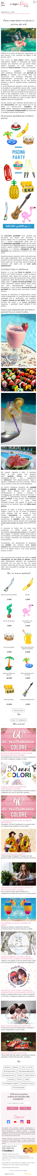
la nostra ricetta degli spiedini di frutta (18, 522)
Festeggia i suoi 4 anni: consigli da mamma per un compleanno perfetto (18, 991)
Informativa (10, 1135)
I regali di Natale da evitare (13, 1053)
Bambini (15, 1067)
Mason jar (8, 495)
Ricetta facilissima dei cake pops (16, 1026)
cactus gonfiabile (27, 247)
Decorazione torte (8, 1075)
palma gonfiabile (29, 302)
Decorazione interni (9, 1071)
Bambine (7, 1067)
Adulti (13, 720)
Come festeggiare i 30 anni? (13, 854)
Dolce (23, 1067)
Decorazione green (18, 1087)
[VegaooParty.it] (19, 5)
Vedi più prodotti (19, 710)
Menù (3, 5)
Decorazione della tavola (26, 1071)
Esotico (19, 1079)
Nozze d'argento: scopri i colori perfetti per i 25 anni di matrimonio (17, 958)
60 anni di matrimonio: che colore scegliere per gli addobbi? (16, 754)
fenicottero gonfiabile (12, 243)
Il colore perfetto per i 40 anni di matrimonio (16, 821)
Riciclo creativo (29, 1075)
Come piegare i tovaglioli (10, 1083)
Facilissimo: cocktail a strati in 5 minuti (16, 924)
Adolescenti (22, 720)
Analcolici (11, 1079)
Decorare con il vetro (27, 1083)
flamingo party (19, 245)
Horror (30, 1067)
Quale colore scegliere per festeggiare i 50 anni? (13, 788)
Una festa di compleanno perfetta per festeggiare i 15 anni (17, 888)
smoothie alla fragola (17, 532)
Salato (27, 1079)
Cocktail (19, 1075)
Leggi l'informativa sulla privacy (10, 1167)
